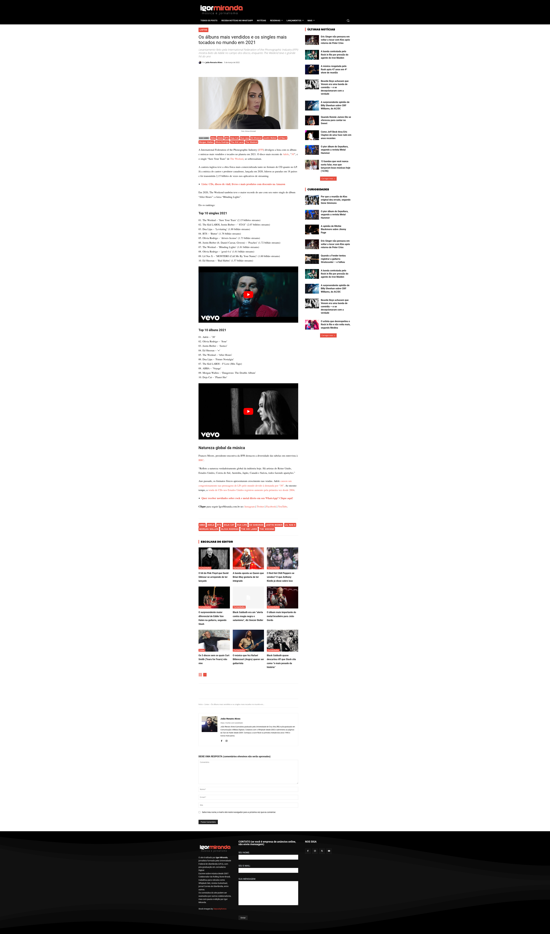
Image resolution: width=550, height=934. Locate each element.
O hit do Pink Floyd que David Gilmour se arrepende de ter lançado (213, 637)
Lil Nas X (282, 138)
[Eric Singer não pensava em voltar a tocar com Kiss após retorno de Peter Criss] (312, 40)
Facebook (271, 566)
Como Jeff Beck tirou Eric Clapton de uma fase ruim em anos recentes (336, 135)
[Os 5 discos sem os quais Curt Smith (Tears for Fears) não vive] (214, 701)
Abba (213, 138)
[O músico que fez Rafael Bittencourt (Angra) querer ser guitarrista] (248, 701)
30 (292, 154)
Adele (220, 138)
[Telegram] (245, 70)
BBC (201, 520)
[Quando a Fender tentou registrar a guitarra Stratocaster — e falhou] (312, 259)
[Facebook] (225, 70)
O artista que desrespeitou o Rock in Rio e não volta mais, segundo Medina (335, 324)
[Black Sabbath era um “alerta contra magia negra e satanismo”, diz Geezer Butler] (248, 658)
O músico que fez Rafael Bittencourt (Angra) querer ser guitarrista (248, 719)
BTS (227, 138)
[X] (232, 70)
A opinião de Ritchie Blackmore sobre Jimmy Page (333, 229)
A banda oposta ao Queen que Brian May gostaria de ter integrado (248, 637)
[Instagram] (226, 801)
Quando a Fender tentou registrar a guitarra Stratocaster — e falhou (333, 258)
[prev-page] (200, 735)
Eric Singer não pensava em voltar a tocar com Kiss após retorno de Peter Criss (335, 39)
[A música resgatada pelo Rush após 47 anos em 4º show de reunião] (312, 69)
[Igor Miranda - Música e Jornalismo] (221, 10)
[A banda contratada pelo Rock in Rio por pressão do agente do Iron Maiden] (312, 55)
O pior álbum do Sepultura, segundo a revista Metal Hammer (334, 149)
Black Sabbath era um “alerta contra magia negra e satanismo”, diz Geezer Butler (248, 676)
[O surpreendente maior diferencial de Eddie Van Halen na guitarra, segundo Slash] (214, 658)
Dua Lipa (244, 138)
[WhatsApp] (238, 70)
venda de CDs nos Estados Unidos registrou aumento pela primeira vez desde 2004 (251, 550)
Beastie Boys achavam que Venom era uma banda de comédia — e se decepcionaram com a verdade (335, 87)
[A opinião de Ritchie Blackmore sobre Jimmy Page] (312, 229)
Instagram (249, 566)
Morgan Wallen (206, 142)
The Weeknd (251, 142)
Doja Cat (234, 138)
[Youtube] (329, 921)
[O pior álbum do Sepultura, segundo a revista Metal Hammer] (312, 150)
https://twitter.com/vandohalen (231, 783)
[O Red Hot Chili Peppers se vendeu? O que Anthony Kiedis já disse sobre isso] (282, 619)
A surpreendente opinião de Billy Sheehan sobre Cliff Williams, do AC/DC (335, 105)
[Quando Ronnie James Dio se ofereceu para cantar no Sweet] (312, 120)
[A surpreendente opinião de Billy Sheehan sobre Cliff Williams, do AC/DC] (312, 105)
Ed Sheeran (256, 138)
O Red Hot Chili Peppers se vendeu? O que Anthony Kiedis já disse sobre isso (280, 637)
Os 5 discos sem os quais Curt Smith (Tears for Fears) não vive (214, 719)
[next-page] (205, 735)
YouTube (282, 566)
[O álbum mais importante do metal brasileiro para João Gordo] (282, 658)
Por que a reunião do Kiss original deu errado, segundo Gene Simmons (335, 199)
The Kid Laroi (237, 142)
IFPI (261, 149)
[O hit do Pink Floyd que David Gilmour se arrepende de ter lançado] (214, 619)
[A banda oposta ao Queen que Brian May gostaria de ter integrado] (248, 619)
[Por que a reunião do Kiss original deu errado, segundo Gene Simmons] (312, 200)
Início (201, 764)
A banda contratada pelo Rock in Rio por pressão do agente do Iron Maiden (334, 54)
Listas (203, 30)
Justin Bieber (270, 138)
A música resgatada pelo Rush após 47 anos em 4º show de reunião (334, 69)
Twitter (260, 566)
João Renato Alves (214, 62)
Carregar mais (327, 178)
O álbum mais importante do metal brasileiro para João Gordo (281, 676)
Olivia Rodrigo (222, 142)
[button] (348, 20)
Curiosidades (205, 628)
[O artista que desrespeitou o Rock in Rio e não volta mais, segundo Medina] (312, 325)
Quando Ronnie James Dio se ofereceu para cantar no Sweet (336, 120)
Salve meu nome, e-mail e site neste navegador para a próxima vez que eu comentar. (239, 872)
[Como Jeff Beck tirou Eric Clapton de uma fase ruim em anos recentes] (312, 135)
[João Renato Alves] (200, 62)
